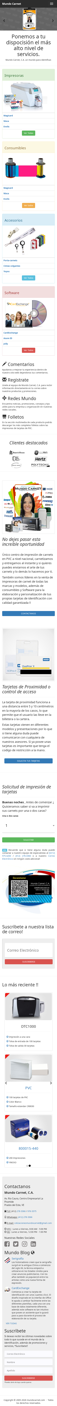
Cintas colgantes (12, 265)
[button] (4, 19)
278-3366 (21, 1207)
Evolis (6, 126)
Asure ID (8, 338)
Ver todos (28, 205)
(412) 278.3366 (23, 855)
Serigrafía (18, 1255)
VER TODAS (11, 1320)
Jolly (6, 343)
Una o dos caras (10, 815)
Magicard (8, 115)
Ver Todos (28, 277)
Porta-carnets (10, 260)
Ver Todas (28, 133)
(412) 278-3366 (25, 1213)
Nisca (6, 121)
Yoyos (7, 271)
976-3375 (31, 1207)
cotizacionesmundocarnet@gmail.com (33, 1219)
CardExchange (11, 332)
